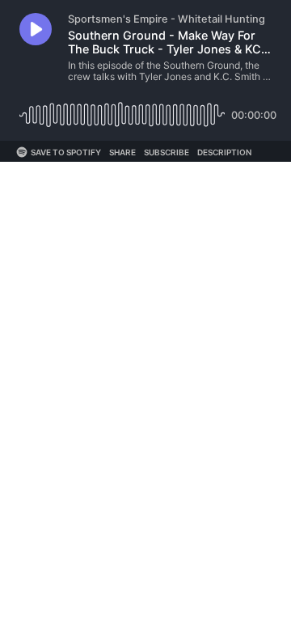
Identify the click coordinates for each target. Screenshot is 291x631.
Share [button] (122, 152)
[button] (35, 29)
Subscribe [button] (166, 152)
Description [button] (224, 152)
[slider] (122, 109)
